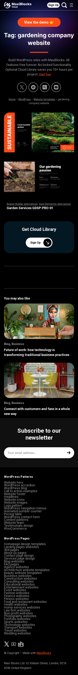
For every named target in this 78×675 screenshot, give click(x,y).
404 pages (11, 550)
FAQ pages (11, 564)
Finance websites (16, 596)
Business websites (18, 576)
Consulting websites (19, 581)
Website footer (15, 494)
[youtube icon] (13, 644)
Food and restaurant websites (25, 602)
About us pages (15, 553)
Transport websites (18, 627)
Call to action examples (20, 491)
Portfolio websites (17, 619)
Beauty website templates (23, 573)
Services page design (19, 558)
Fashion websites (16, 593)
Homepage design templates (25, 544)
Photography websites (20, 616)
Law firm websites (17, 610)
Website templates (44, 99)
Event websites (15, 590)
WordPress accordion (19, 485)
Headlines (11, 497)
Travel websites (15, 630)
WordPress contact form (22, 517)
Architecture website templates (27, 570)
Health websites (16, 604)
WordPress (24, 99)
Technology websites (19, 625)
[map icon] (21, 644)
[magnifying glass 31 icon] (45, 87)
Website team (14, 523)
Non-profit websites (18, 613)
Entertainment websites (21, 587)
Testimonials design (18, 525)
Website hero (13, 482)
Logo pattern (13, 505)
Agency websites (16, 567)
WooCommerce (15, 528)
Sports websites (16, 622)
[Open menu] (71, 5)
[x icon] (22, 87)
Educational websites (19, 584)
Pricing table (13, 514)
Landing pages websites (21, 547)
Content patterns (16, 520)
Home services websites (22, 607)
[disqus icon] (33, 87)
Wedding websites (17, 633)
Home (12, 99)
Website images (15, 502)
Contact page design (19, 555)
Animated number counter (23, 511)
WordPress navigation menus (25, 508)
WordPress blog (15, 488)
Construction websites (20, 578)
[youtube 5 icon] (56, 87)
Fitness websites (16, 599)
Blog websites (14, 561)
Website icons (14, 500)
